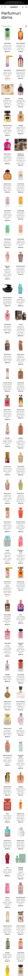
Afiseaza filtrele (7, 26)
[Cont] (22, 7)
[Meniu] (2, 7)
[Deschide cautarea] (5, 7)
